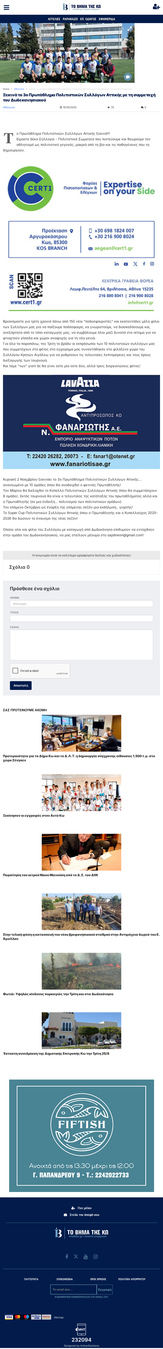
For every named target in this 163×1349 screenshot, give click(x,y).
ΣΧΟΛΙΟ (14, 627)
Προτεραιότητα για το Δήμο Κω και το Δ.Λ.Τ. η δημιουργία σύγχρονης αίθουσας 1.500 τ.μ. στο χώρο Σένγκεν (79, 758)
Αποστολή (21, 685)
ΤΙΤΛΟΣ (14, 612)
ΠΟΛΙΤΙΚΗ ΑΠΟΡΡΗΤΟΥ (132, 1279)
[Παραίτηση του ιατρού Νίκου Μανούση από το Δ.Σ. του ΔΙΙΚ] (81, 852)
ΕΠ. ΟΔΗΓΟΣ (88, 19)
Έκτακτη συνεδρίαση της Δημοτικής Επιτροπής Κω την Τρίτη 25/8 (56, 1053)
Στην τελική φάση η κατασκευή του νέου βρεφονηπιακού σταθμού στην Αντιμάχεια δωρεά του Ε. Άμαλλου (81, 936)
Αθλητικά (9, 107)
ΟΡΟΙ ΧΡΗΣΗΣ (98, 1279)
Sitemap (59, 1317)
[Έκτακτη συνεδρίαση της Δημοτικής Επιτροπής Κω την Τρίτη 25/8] (81, 1030)
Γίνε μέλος (84, 1208)
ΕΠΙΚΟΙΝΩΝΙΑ (65, 1279)
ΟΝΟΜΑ (14, 597)
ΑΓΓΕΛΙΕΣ (54, 19)
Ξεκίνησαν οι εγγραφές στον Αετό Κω (33, 815)
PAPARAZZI (70, 19)
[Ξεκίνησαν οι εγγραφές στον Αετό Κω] (81, 792)
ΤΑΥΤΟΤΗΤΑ (31, 1279)
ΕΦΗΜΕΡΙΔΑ (107, 19)
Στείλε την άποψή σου (84, 1215)
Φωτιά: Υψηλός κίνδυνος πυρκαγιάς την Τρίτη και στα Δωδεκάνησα (58, 994)
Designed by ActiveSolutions (81, 1345)
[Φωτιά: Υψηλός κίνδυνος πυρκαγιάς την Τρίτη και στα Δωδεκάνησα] (81, 971)
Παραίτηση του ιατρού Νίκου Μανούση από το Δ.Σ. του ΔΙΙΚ (50, 875)
